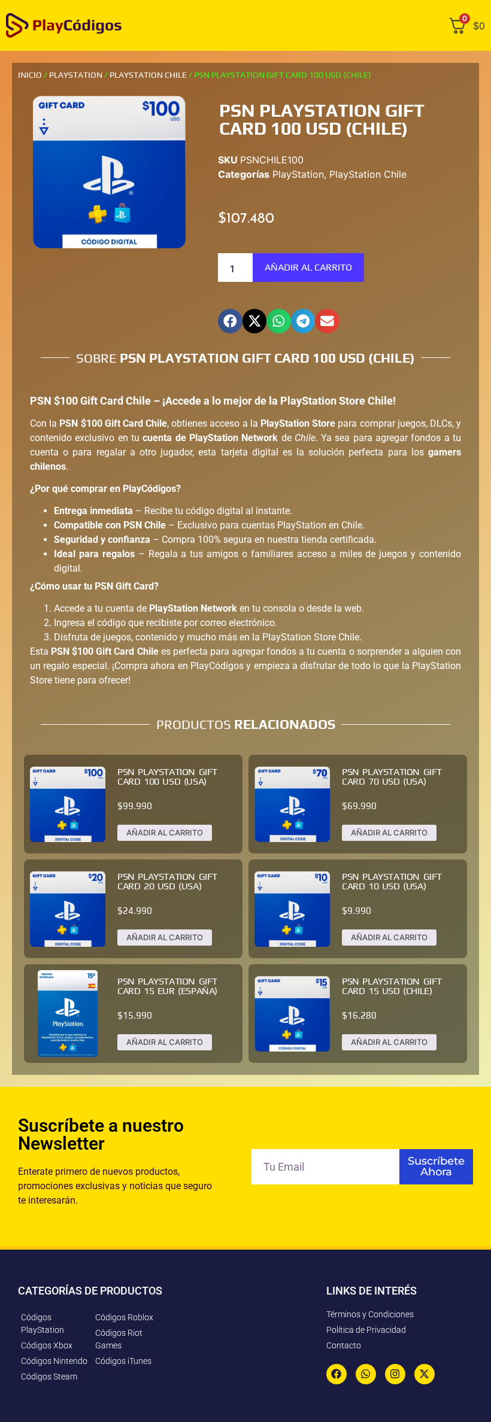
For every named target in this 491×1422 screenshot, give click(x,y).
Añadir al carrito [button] (164, 832)
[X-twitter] (424, 1374)
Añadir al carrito (308, 267)
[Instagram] (395, 1374)
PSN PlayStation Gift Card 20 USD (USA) (167, 881)
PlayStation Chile (148, 75)
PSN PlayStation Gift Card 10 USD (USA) (392, 881)
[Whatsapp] (366, 1374)
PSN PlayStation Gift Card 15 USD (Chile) (392, 986)
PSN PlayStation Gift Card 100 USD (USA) (167, 776)
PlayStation (75, 75)
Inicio (30, 75)
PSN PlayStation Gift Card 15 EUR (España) (167, 986)
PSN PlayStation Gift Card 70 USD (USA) (392, 776)
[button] (230, 321)
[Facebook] (336, 1374)
